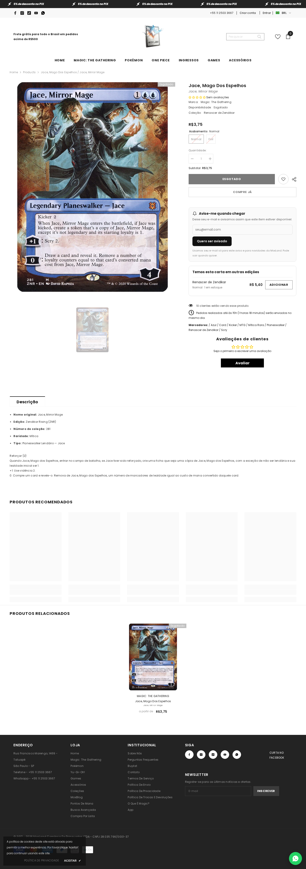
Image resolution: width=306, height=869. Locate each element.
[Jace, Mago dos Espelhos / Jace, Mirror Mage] (153, 657)
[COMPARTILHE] (292, 178)
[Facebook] (15, 13)
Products (29, 72)
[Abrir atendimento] (295, 858)
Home (14, 72)
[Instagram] (22, 13)
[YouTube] (36, 13)
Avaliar (242, 362)
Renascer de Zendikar (209, 282)
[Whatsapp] (43, 13)
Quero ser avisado (212, 241)
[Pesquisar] (245, 36)
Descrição (27, 402)
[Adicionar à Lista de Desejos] (283, 179)
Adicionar (278, 285)
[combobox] (242, 36)
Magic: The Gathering (216, 102)
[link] (36, 592)
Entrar (267, 13)
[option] (92, 187)
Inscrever (266, 791)
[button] (197, 97)
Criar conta (248, 13)
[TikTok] (29, 13)
